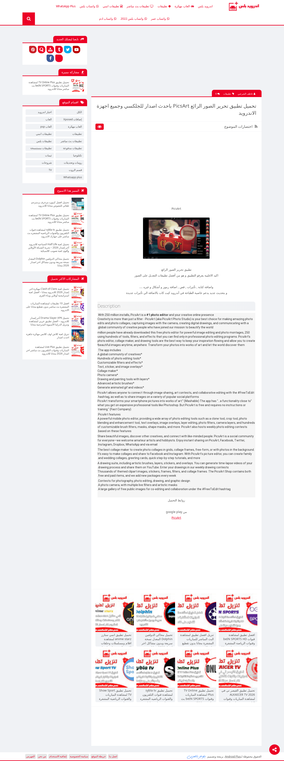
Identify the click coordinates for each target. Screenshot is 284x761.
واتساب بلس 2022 (132, 19)
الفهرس (30, 756)
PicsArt (176, 518)
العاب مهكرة (182, 6)
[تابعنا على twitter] (68, 49)
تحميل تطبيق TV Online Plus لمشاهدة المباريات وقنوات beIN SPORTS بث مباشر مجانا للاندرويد (197, 695)
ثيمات (48, 155)
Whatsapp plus (72, 177)
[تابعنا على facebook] (50, 58)
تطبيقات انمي (111, 6)
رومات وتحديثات (73, 162)
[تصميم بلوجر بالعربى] (196, 756)
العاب (49, 119)
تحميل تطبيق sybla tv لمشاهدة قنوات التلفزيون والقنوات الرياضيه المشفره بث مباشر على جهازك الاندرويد (156, 695)
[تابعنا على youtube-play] (76, 49)
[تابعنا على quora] (41, 49)
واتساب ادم (106, 19)
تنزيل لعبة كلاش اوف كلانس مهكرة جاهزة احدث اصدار (47, 335)
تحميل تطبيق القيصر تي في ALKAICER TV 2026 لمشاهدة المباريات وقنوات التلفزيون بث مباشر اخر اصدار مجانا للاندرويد (238, 695)
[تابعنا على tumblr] (59, 49)
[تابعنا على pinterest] (33, 49)
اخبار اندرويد (45, 112)
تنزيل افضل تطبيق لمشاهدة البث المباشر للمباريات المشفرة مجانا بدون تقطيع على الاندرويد (197, 639)
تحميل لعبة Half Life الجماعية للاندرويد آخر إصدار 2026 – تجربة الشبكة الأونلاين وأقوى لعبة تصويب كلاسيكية (48, 248)
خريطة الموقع (98, 756)
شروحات (47, 162)
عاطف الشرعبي (246, 93)
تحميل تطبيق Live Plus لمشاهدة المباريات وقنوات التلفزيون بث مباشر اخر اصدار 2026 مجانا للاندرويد (47, 350)
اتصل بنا (113, 756)
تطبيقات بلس (44, 141)
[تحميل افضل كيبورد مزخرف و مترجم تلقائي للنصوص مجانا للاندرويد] (78, 204)
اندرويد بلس (205, 6)
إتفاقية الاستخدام (58, 756)
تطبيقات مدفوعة (72, 148)
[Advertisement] (176, 61)
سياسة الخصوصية (79, 756)
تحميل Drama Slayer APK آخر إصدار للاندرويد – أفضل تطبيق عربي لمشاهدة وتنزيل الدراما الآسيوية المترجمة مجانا (49, 321)
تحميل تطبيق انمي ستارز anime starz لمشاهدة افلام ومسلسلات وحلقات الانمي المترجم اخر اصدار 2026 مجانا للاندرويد (115, 639)
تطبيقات (162, 6)
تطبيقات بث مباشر (138, 6)
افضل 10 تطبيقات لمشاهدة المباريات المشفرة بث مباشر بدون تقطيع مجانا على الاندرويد (47, 307)
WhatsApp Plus (66, 6)
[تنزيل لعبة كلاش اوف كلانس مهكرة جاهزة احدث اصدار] (78, 335)
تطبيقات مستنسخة (41, 148)
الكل (79, 112)
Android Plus (243, 6)
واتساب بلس (87, 6)
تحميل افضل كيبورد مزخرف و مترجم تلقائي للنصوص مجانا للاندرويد (50, 204)
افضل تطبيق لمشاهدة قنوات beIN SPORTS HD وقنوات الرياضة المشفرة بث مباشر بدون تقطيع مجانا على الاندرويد (238, 639)
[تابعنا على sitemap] (50, 49)
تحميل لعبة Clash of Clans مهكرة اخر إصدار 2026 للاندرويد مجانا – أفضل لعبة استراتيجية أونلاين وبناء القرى (49, 292)
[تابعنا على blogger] (59, 58)
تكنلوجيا (77, 155)
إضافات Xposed (72, 119)
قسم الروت (75, 170)
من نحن (42, 756)
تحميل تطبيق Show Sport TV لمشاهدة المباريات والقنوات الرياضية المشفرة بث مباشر (115, 695)
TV (50, 170)
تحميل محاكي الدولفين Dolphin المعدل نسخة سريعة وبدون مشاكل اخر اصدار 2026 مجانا (157, 639)
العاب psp (46, 126)
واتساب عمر (158, 19)
